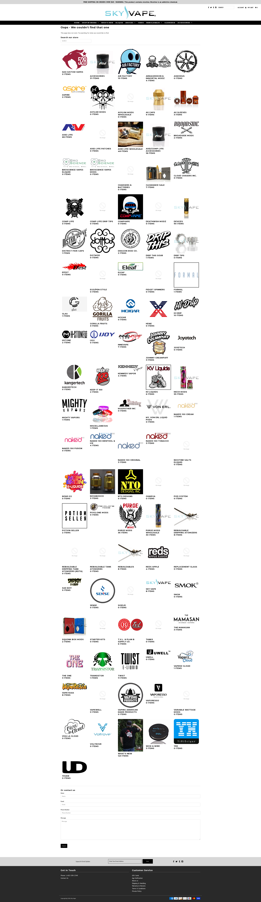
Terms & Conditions (138, 888)
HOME (77, 23)
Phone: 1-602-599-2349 (69, 875)
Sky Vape (73, 898)
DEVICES (129, 23)
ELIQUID (119, 23)
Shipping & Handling (139, 883)
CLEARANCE (169, 23)
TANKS (141, 23)
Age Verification (137, 878)
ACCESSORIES (184, 23)
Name (62, 793)
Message (63, 818)
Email (62, 801)
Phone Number (65, 810)
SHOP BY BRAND (89, 23)
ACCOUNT (241, 7)
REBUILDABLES (153, 23)
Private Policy (136, 891)
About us (135, 881)
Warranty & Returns (138, 886)
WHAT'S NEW (107, 23)
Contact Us (64, 878)
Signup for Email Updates (83, 861)
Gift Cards (135, 875)
